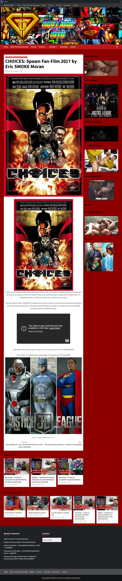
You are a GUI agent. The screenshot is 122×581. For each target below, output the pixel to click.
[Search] (117, 46)
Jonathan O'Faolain (10, 556)
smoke (44, 437)
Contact (75, 5)
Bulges (7, 506)
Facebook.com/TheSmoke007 (59, 355)
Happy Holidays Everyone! (36, 513)
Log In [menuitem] (6, 1)
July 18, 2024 (41, 484)
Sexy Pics (66, 508)
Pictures (51, 5)
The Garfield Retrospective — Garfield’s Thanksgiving (63, 443)
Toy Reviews (15, 470)
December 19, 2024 (39, 515)
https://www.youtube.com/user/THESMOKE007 (55, 349)
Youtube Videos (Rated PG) (20, 57)
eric (36, 437)
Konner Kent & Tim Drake (13, 513)
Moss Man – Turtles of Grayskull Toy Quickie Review (69, 478)
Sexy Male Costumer (57, 508)
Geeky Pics (8, 508)
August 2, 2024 (61, 517)
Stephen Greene (9, 542)
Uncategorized (33, 508)
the (52, 437)
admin (8, 71)
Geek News (67, 5)
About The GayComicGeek (31, 5)
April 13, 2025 (14, 515)
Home (19, 5)
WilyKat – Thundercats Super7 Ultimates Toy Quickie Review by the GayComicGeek (43, 479)
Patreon (43, 5)
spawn (49, 437)
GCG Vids (59, 5)
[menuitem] (1, 1)
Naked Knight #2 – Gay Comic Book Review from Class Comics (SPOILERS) (24, 444)
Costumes (13, 506)
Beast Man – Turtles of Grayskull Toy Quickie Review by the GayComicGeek (16, 479)
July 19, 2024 (14, 484)
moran (40, 437)
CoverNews (67, 578)
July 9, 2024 (67, 482)
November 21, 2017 (17, 71)
